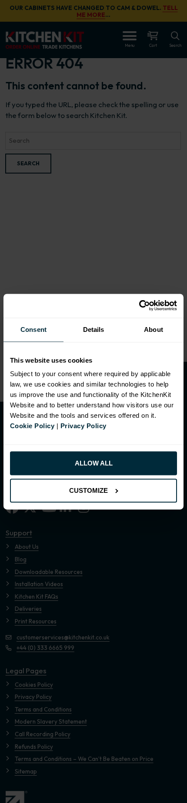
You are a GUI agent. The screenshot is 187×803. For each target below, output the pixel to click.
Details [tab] (93, 329)
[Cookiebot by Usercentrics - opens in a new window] (139, 305)
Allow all (94, 463)
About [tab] (153, 329)
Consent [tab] (33, 329)
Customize (88, 490)
